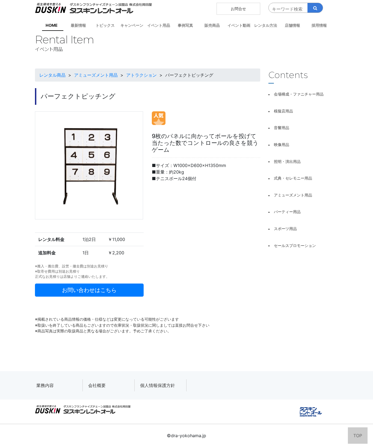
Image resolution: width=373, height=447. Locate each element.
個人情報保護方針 (157, 385)
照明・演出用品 (287, 161)
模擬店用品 (283, 111)
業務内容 (45, 385)
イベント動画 (238, 25)
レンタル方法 (265, 25)
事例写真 (185, 25)
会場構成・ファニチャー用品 (299, 94)
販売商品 (212, 25)
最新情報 (78, 25)
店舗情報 (292, 25)
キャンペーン (131, 25)
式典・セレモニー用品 (293, 178)
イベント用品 (158, 25)
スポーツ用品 (285, 228)
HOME (52, 25)
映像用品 (281, 144)
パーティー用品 (287, 211)
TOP (357, 435)
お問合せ (238, 8)
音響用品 (281, 127)
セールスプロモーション (295, 245)
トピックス (105, 25)
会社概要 (97, 385)
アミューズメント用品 (293, 195)
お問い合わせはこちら (89, 290)
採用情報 (319, 25)
